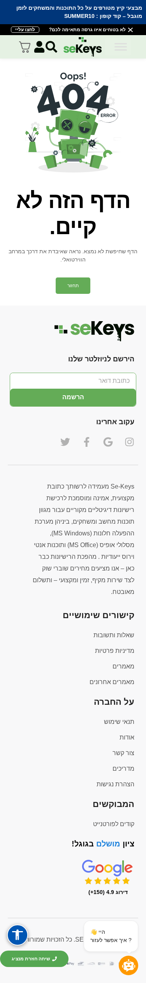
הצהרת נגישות (115, 784)
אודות (127, 737)
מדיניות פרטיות (114, 650)
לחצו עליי (25, 29)
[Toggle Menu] (120, 46)
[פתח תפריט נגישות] (17, 935)
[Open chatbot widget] (128, 965)
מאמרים (123, 666)
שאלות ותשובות (113, 635)
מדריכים (123, 768)
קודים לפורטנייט (113, 824)
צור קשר (123, 753)
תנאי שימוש (119, 721)
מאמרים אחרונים (112, 682)
